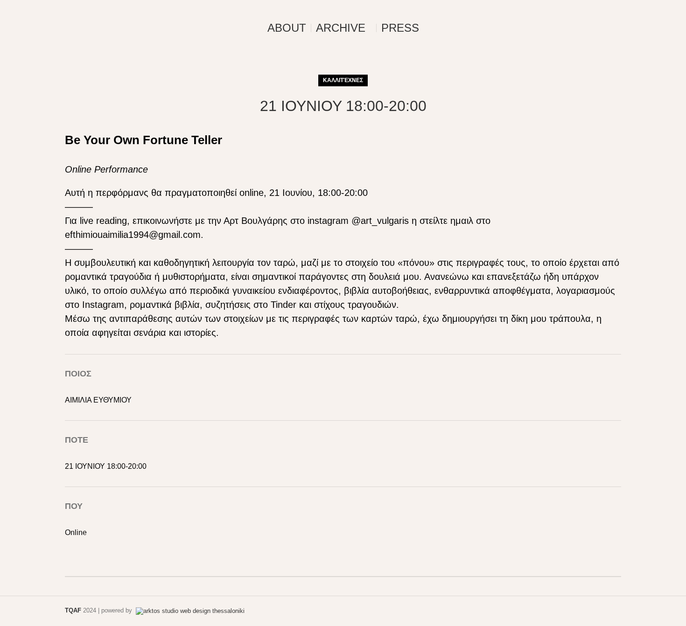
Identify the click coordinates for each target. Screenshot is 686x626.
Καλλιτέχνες (343, 80)
